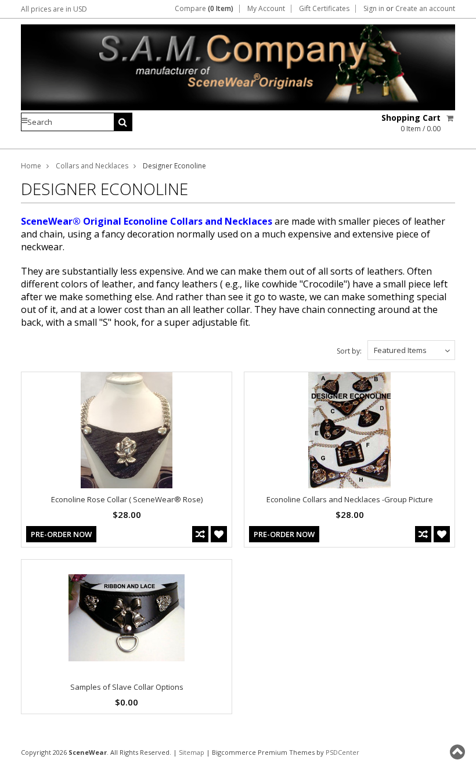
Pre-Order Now (61, 534)
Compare (204, 9)
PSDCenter (342, 752)
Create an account (425, 9)
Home (31, 166)
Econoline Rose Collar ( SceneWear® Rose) (127, 499)
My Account (266, 9)
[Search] (123, 122)
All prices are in (54, 9)
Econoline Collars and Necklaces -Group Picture (349, 499)
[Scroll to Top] (458, 752)
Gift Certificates (324, 9)
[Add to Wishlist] (219, 534)
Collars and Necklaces (92, 166)
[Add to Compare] (200, 534)
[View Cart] (450, 118)
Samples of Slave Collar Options (126, 687)
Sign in (373, 9)
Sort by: (349, 351)
